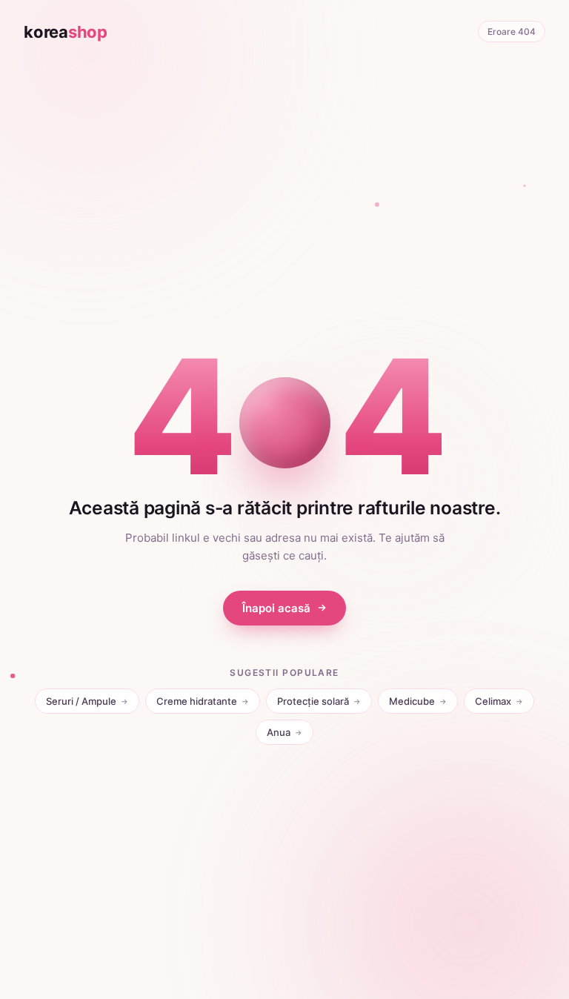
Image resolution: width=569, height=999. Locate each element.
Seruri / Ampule (87, 701)
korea (65, 32)
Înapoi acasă (276, 608)
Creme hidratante (202, 701)
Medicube (418, 701)
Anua (284, 732)
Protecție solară (319, 701)
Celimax (499, 701)
